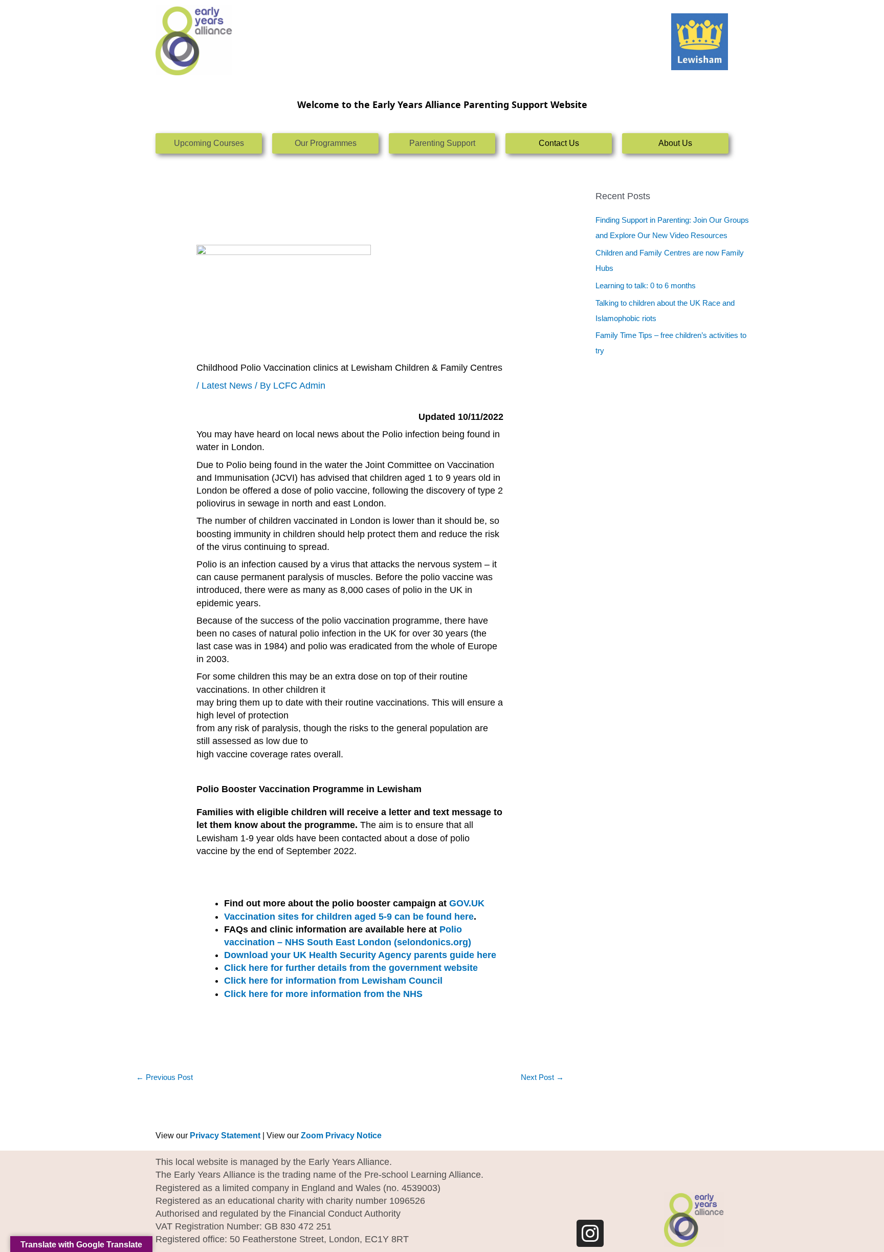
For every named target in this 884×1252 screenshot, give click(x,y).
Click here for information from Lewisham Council (333, 980)
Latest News (227, 385)
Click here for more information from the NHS (323, 994)
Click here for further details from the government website (353, 968)
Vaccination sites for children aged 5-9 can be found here (349, 916)
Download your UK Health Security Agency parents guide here (360, 955)
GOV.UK (466, 903)
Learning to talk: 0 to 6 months (645, 285)
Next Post (542, 1077)
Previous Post (164, 1077)
